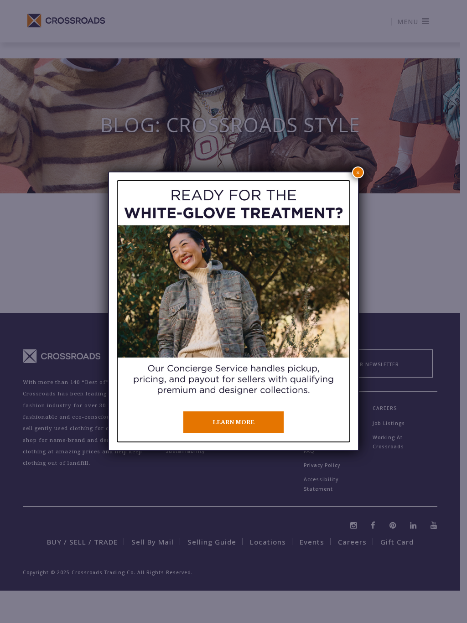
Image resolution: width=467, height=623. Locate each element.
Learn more (233, 422)
